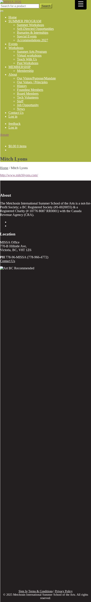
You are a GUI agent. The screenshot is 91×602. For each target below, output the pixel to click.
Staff (20, 101)
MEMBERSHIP (19, 67)
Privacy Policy (64, 591)
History (22, 86)
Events (13, 44)
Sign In (23, 591)
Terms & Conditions (40, 591)
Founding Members (30, 90)
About (12, 74)
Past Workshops (27, 63)
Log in (12, 116)
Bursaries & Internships (32, 32)
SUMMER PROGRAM (24, 21)
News (21, 109)
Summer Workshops (30, 25)
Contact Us (15, 112)
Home (12, 17)
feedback (14, 123)
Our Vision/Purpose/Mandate (36, 78)
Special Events (27, 36)
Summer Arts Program (32, 51)
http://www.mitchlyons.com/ (19, 175)
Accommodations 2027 (32, 40)
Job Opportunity (28, 105)
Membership (25, 70)
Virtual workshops (29, 55)
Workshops (15, 48)
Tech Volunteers (28, 97)
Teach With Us (27, 59)
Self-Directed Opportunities (35, 29)
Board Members (28, 93)
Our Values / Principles (32, 82)
